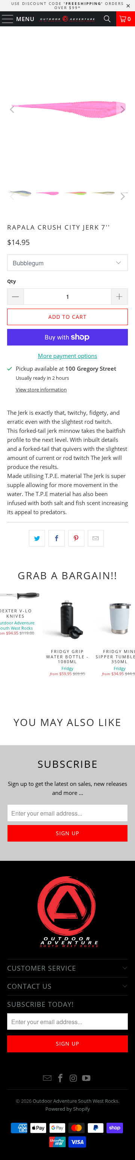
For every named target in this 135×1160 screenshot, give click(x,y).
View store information (41, 389)
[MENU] (4, 18)
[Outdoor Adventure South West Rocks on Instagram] (74, 1078)
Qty (11, 281)
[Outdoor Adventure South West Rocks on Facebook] (60, 1078)
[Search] (107, 18)
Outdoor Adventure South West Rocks (75, 1101)
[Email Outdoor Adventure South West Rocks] (47, 1078)
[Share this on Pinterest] (76, 538)
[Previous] (13, 109)
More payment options (67, 355)
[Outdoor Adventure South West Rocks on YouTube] (86, 1078)
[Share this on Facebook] (56, 538)
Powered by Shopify (67, 1108)
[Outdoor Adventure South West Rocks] (67, 18)
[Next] (122, 109)
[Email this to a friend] (96, 538)
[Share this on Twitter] (37, 538)
